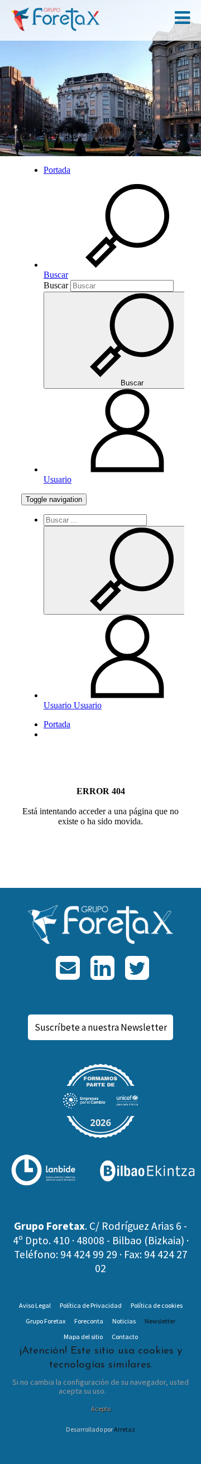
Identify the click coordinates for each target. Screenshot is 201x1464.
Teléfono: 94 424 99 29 (65, 1254)
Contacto (125, 1336)
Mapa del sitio (83, 1336)
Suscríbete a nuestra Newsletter (101, 1027)
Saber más (125, 1391)
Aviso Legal (35, 1305)
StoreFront (61, 19)
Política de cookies (157, 1305)
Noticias (124, 1321)
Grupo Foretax (45, 1321)
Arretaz (124, 1429)
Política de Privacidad (91, 1305)
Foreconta (88, 1321)
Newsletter (160, 1321)
